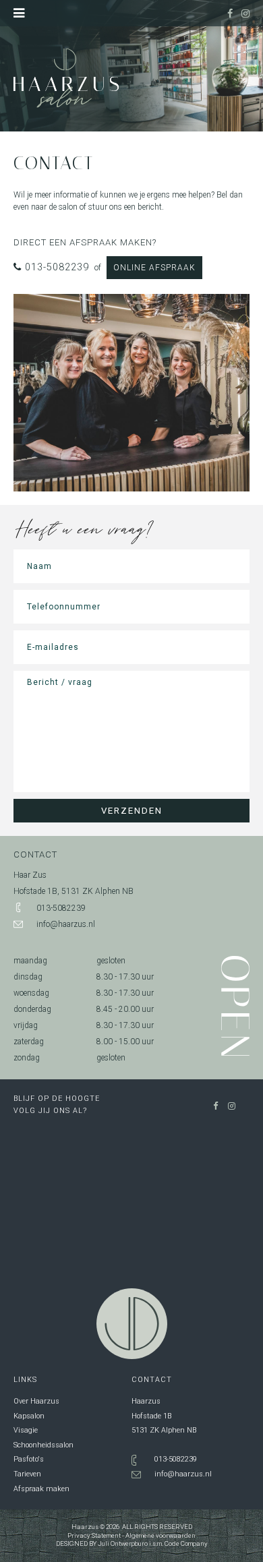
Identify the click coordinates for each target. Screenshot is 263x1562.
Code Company (186, 1543)
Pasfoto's (28, 1459)
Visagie (25, 1430)
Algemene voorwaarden (160, 1535)
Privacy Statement (94, 1535)
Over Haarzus (36, 1401)
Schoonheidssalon (43, 1445)
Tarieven (27, 1474)
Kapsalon (29, 1416)
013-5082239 (55, 267)
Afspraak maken (41, 1488)
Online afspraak (154, 267)
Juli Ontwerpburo (123, 1543)
